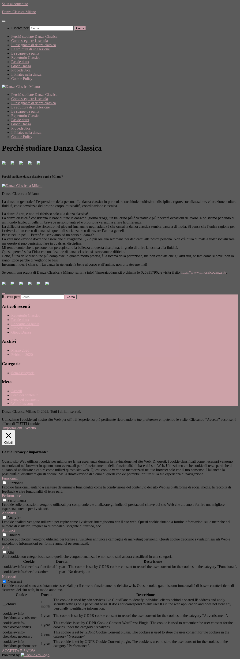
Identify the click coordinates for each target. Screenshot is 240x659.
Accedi (16, 391)
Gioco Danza (21, 66)
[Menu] (4, 21)
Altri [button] (5, 548)
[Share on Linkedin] (40, 285)
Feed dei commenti (25, 399)
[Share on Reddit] (23, 285)
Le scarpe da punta (25, 53)
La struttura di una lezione (30, 49)
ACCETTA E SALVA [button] (19, 651)
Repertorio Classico (25, 58)
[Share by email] (49, 285)
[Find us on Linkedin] (23, 164)
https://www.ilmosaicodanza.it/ (203, 272)
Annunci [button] (8, 530)
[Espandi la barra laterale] (4, 293)
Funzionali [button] (10, 478)
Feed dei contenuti (24, 395)
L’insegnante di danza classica (33, 45)
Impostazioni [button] (12, 428)
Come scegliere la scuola (29, 41)
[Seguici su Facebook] (5, 164)
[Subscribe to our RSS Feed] (31, 164)
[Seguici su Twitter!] (14, 164)
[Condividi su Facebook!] (5, 285)
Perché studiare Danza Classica (34, 36)
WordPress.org (22, 404)
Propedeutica (20, 70)
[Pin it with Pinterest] (31, 285)
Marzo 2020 (20, 350)
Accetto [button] (30, 428)
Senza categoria (22, 373)
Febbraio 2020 (22, 355)
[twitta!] (14, 285)
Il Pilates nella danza (26, 74)
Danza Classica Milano (19, 12)
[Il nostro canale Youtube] (40, 164)
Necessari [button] (9, 577)
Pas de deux (20, 62)
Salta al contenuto (15, 4)
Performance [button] (11, 496)
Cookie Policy (21, 79)
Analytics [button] (9, 513)
